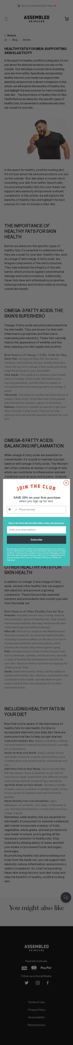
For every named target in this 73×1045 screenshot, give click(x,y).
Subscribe (36, 539)
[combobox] (12, 509)
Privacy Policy (40, 557)
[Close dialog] (66, 482)
